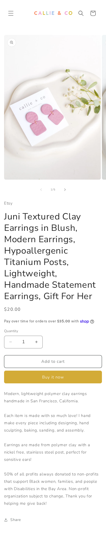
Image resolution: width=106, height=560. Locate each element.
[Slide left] (41, 190)
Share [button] (15, 519)
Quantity (11, 331)
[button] (11, 13)
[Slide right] (65, 190)
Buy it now (53, 377)
